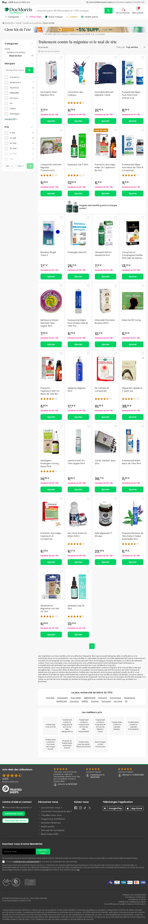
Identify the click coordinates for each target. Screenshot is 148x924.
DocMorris (9, 23)
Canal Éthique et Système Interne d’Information (125, 904)
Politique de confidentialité (134, 895)
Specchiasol (115, 698)
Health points (47, 826)
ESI (126, 701)
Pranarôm (102, 698)
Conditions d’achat (137, 899)
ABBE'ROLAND (89, 698)
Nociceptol (106, 701)
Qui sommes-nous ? (51, 807)
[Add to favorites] (61, 58)
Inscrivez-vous (43, 851)
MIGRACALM (62, 701)
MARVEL (85, 701)
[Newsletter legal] (4, 862)
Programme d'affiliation (53, 819)
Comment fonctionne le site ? (56, 811)
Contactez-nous (14, 813)
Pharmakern (76, 698)
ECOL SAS (50, 698)
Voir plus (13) (10, 119)
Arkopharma (129, 698)
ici (78, 870)
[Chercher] (108, 11)
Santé (18, 23)
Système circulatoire (32, 23)
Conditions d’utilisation (135, 897)
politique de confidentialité (26, 861)
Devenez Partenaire (51, 822)
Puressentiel (62, 698)
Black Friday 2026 (49, 834)
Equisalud (74, 701)
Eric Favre (118, 701)
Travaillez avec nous (51, 815)
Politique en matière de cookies (132, 901)
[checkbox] (19, 77)
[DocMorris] (18, 10)
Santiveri (95, 701)
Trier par (120, 47)
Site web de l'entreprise (52, 830)
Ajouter (51, 121)
